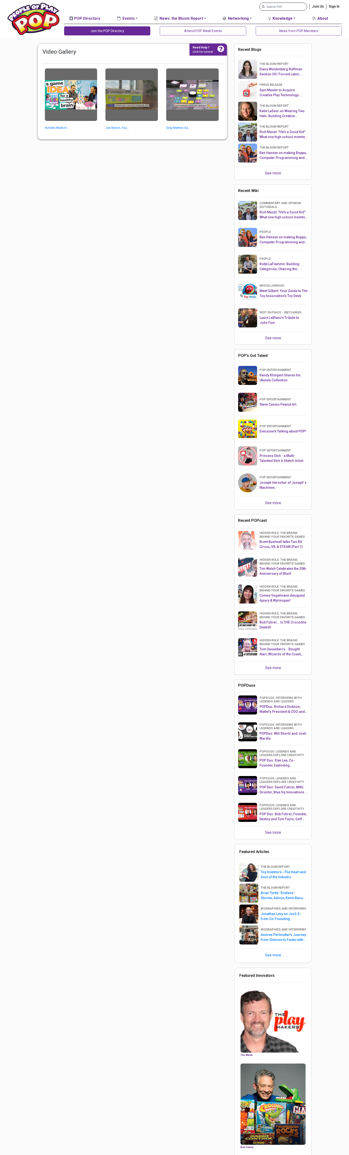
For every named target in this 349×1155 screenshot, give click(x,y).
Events (128, 18)
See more (273, 173)
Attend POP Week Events (203, 31)
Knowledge (282, 18)
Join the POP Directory (107, 31)
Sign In (334, 6)
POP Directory (86, 18)
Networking (238, 18)
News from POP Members (298, 31)
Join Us (318, 6)
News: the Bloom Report (181, 18)
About (322, 18)
